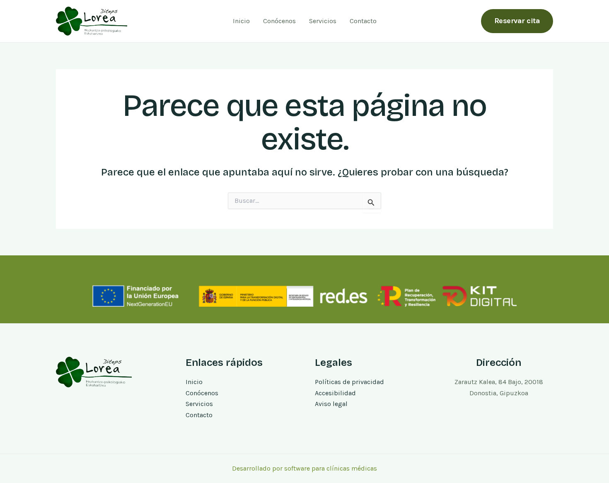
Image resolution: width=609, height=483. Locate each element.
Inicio (241, 21)
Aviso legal (331, 404)
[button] (517, 21)
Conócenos (279, 21)
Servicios (322, 21)
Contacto (363, 21)
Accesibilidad (335, 393)
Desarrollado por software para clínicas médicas (304, 468)
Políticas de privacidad (349, 382)
